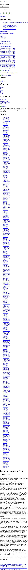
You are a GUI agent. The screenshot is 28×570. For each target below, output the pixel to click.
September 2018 (6, 195)
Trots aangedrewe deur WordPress (14, 569)
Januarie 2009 (6, 318)
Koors (1, 80)
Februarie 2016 (6, 229)
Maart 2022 (5, 154)
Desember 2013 (6, 256)
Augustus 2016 (6, 221)
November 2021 (6, 159)
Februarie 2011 (6, 293)
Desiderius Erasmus (4, 99)
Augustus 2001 (6, 404)
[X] (1, 14)
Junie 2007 (5, 334)
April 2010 (5, 301)
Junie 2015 (5, 237)
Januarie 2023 (6, 144)
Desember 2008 (6, 319)
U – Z (1, 93)
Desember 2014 (6, 243)
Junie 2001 (5, 407)
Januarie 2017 (6, 216)
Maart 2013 (5, 265)
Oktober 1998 (6, 437)
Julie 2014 (5, 249)
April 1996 (5, 464)
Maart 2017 (5, 213)
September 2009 (6, 309)
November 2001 (6, 401)
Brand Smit (13, 564)
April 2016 (5, 226)
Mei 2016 (5, 225)
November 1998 (6, 436)
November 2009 (6, 306)
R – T (1, 92)
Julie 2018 (5, 198)
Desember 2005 (6, 355)
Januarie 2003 (6, 398)
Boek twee (3, 37)
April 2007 (5, 337)
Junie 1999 (5, 428)
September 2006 (6, 343)
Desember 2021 (6, 158)
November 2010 (6, 296)
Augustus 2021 (6, 163)
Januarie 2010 (6, 305)
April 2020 (5, 179)
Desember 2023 (6, 137)
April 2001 (5, 409)
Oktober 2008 (6, 322)
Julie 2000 (5, 417)
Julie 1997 (5, 453)
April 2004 (5, 381)
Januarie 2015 (6, 242)
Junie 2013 (5, 261)
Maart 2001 (5, 410)
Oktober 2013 (6, 257)
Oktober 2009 (6, 307)
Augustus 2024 (6, 130)
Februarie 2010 (6, 304)
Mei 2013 (5, 262)
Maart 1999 (5, 431)
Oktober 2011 (6, 283)
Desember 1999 (6, 422)
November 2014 (6, 244)
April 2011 (5, 291)
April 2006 (5, 350)
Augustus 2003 (6, 391)
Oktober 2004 (6, 373)
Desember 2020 (6, 171)
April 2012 (5, 278)
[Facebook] (4, 14)
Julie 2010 (5, 298)
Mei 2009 (5, 314)
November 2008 (6, 320)
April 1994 (5, 467)
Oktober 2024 (6, 128)
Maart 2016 (5, 228)
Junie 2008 (5, 325)
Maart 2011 (5, 292)
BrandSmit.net (3, 1)
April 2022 (5, 153)
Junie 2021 (5, 166)
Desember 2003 (6, 386)
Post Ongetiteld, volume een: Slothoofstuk (11, 565)
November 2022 (6, 146)
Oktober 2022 (6, 148)
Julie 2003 (5, 392)
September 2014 (6, 247)
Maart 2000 (5, 418)
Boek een (3, 36)
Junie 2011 (5, 288)
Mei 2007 (5, 336)
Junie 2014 (5, 251)
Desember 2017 (6, 206)
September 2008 (6, 323)
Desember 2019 (6, 181)
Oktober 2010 (6, 297)
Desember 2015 (6, 231)
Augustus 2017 (6, 207)
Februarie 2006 (6, 352)
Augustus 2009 (6, 310)
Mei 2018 (5, 201)
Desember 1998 (6, 435)
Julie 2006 (5, 346)
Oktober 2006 (6, 342)
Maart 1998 (5, 445)
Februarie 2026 (6, 117)
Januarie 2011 (6, 295)
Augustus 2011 (6, 286)
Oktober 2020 (6, 174)
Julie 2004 (5, 377)
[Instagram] (10, 14)
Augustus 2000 (6, 416)
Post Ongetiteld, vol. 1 (5, 41)
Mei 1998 (5, 443)
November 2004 (6, 372)
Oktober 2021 (6, 161)
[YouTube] (7, 14)
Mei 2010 (5, 300)
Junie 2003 (5, 394)
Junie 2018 (5, 199)
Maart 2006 (5, 351)
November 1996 (6, 459)
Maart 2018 (5, 203)
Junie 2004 (5, 378)
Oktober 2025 (6, 119)
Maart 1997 (5, 455)
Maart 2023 (5, 143)
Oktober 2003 (6, 389)
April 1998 (5, 444)
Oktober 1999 (6, 423)
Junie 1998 (5, 441)
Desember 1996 (6, 458)
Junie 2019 (5, 185)
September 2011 (6, 284)
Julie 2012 (5, 275)
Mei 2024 (5, 132)
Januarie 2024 (6, 136)
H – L (1, 90)
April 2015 (5, 238)
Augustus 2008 (6, 324)
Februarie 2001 (6, 412)
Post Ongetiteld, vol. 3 (5, 46)
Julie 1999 (5, 427)
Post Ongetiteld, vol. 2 (5, 43)
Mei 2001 (5, 408)
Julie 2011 (5, 287)
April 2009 (5, 315)
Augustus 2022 (6, 149)
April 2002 (5, 399)
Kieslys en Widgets (5, 6)
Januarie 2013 (6, 268)
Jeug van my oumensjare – (7, 61)
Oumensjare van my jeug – (7, 48)
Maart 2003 (5, 396)
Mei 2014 (5, 252)
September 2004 (6, 374)
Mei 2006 (5, 349)
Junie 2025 (5, 122)
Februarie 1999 (6, 432)
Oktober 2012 (6, 271)
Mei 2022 (5, 152)
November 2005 (6, 356)
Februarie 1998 (6, 446)
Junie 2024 (5, 131)
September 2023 (6, 140)
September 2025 (6, 121)
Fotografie (2, 81)
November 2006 (6, 341)
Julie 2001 (5, 405)
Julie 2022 (5, 150)
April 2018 (5, 202)
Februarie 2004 (6, 383)
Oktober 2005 (6, 358)
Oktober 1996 (6, 461)
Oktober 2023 (6, 139)
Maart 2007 (5, 338)
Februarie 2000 (6, 419)
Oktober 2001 (6, 403)
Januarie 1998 (6, 448)
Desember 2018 (6, 192)
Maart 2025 (5, 125)
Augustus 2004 (6, 376)
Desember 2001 (6, 400)
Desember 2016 (6, 217)
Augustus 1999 (6, 426)
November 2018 (6, 193)
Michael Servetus (4, 101)
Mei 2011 (5, 289)
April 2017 (5, 212)
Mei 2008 (5, 327)
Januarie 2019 (6, 190)
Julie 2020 (5, 175)
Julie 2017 (5, 208)
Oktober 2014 (6, 246)
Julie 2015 (5, 235)
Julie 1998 (5, 440)
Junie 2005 (5, 363)
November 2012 (6, 270)
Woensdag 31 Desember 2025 (10, 26)
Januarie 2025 (6, 126)
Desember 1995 (6, 466)
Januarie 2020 (6, 180)
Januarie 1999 (6, 434)
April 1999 (5, 430)
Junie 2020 (5, 176)
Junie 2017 (5, 210)
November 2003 (6, 387)
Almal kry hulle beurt (8, 27)
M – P (1, 91)
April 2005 (5, 365)
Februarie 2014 (6, 255)
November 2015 (6, 233)
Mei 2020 (5, 177)
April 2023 (5, 141)
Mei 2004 (5, 380)
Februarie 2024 (6, 135)
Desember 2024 (6, 127)
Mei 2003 (5, 395)
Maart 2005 (5, 367)
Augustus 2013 (6, 259)
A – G (1, 88)
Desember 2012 (6, 269)
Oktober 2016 (6, 219)
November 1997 (6, 450)
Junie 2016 (5, 224)
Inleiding (2, 87)
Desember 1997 (6, 449)
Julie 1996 (5, 462)
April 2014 (5, 253)
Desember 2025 (6, 118)
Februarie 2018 (6, 204)
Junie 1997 (5, 454)
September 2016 (6, 220)
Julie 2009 (5, 311)
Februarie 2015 (6, 240)
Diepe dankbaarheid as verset (9, 25)
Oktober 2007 (6, 332)
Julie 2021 (5, 165)
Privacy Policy (3, 569)
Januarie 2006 (6, 354)
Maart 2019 (5, 188)
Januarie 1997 (6, 457)
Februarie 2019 (6, 189)
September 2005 (6, 359)
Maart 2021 (5, 168)
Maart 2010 (5, 302)
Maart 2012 (5, 279)
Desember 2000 (6, 413)
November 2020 (6, 172)
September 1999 (6, 425)
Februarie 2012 (6, 280)
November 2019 (6, 183)
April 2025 (5, 123)
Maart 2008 (5, 329)
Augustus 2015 (6, 234)
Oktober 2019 (6, 184)
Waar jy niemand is (4, 31)
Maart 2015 (5, 239)
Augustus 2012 (6, 274)
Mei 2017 (5, 211)
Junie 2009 (5, 313)
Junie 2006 (5, 347)
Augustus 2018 (6, 197)
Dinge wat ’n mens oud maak (9, 29)
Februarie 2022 (6, 156)
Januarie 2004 (6, 385)
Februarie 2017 (6, 215)
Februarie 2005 (6, 368)
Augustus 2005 (6, 360)
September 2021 (6, 162)
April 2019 (5, 186)
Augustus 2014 (6, 248)
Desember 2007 (6, 331)
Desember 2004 (6, 371)
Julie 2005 (5, 361)
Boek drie (3, 38)
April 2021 (5, 167)
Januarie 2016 (6, 230)
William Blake (3, 103)
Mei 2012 (5, 277)
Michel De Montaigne (5, 102)
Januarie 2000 (6, 421)
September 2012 (6, 273)
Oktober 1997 (6, 452)
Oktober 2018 (6, 194)
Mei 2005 (5, 364)
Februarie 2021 (6, 170)
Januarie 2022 (6, 157)
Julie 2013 (5, 260)
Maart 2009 (5, 316)
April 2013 (5, 264)
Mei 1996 (5, 463)
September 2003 (6, 390)
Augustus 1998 (6, 439)
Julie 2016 (5, 222)
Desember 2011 (6, 282)
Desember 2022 (6, 145)
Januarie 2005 (6, 369)
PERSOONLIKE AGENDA (7, 33)
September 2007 (6, 333)
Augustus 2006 (6, 345)
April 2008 (5, 328)
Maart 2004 (5, 382)
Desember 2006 (6, 340)
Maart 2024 (5, 134)
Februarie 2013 (6, 266)
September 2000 (6, 414)
